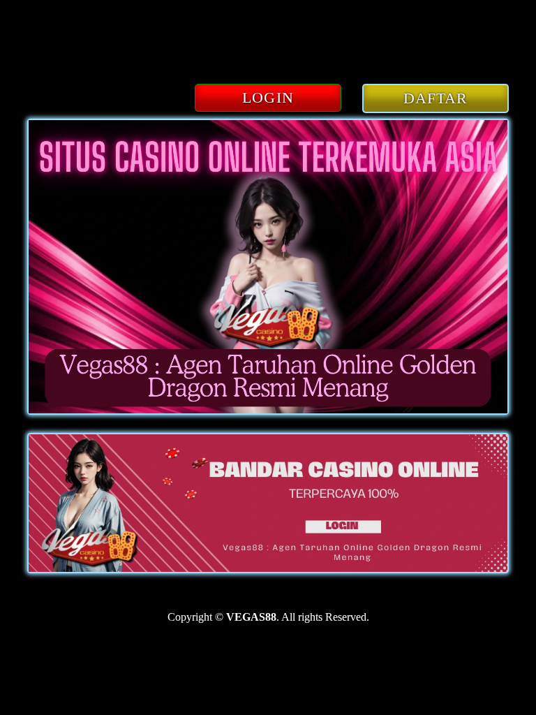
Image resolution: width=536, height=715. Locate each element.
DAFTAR (435, 98)
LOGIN (268, 97)
